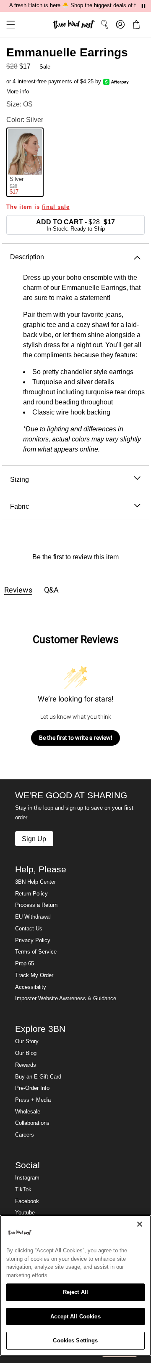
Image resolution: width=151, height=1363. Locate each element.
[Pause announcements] (143, 6)
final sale (56, 207)
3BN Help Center (35, 882)
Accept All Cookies (75, 1316)
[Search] (104, 24)
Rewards (25, 1065)
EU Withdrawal (33, 917)
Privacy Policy (32, 940)
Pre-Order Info (32, 1088)
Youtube (25, 1213)
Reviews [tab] (18, 589)
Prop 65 (24, 964)
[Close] (139, 1224)
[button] (7, 24)
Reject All (75, 1292)
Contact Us (28, 929)
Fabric (19, 506)
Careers (24, 1135)
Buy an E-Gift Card (38, 1077)
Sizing (19, 479)
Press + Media (33, 1100)
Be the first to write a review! (75, 737)
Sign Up (34, 838)
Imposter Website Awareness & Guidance (65, 999)
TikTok (23, 1190)
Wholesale (27, 1112)
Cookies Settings (75, 1340)
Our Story (27, 1041)
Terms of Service (36, 952)
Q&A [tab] (51, 589)
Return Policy (31, 894)
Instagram (27, 1178)
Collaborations (32, 1123)
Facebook (27, 1201)
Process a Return (36, 905)
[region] (75, 1285)
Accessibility (30, 987)
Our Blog (25, 1053)
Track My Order (34, 975)
